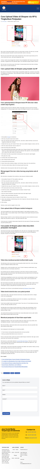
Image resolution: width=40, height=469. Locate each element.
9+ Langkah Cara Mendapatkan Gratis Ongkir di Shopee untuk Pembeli (16, 361)
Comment (4, 399)
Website (3, 394)
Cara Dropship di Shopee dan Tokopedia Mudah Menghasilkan (15, 366)
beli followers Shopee (27, 288)
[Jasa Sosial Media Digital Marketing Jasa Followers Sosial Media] (4, 8)
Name (3, 385)
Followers (9, 1)
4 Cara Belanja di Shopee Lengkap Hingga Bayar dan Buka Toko (15, 363)
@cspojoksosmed (33, 437)
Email (3, 390)
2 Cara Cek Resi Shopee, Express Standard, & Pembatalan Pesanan (16, 359)
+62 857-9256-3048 (32, 434)
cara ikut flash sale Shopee (22, 341)
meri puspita (4, 21)
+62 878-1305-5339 (32, 432)
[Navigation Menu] (38, 8)
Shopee (8, 136)
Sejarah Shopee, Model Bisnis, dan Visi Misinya (11, 364)
